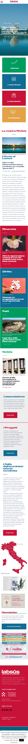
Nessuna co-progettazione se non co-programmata (13, 299)
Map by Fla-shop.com (5, 573)
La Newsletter (14, 101)
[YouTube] (7, 710)
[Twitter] (5, 710)
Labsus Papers (15, 22)
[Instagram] (9, 710)
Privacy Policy (14, 742)
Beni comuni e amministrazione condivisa (12, 252)
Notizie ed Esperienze (20, 374)
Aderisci (15, 68)
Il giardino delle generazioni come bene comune (11, 339)
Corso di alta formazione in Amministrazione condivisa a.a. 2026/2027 (11, 381)
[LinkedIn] (11, 710)
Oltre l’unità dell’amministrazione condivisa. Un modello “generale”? (13, 165)
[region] (14, 30)
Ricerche (5, 24)
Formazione (5, 374)
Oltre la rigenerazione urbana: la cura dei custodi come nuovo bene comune (13, 258)
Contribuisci (14, 118)
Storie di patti (9, 335)
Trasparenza (12, 717)
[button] (14, 30)
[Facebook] (3, 710)
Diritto (4, 294)
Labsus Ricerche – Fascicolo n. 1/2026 (11, 31)
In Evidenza (6, 22)
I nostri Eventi (14, 85)
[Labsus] (14, 1)
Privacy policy (5, 717)
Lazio (4, 335)
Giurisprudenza (9, 294)
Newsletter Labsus (6, 719)
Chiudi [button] (21, 740)
